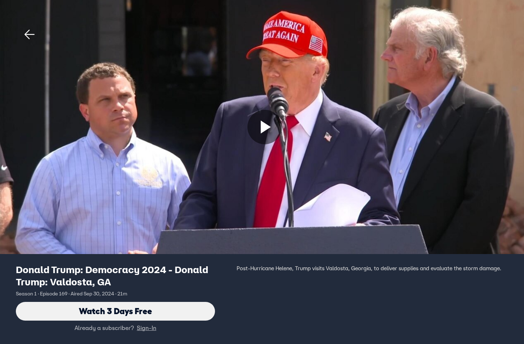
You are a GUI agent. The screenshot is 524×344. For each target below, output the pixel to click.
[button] (29, 34)
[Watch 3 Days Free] (264, 127)
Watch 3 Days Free (115, 311)
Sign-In (146, 327)
